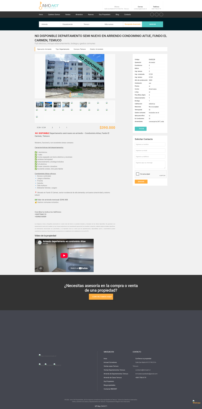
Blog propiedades (109, 385)
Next (113, 76)
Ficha (141, 129)
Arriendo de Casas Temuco (113, 377)
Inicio (41, 15)
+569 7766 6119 (156, 9)
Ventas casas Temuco (111, 366)
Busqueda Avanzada (132, 24)
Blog (117, 15)
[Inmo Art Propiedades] (49, 5)
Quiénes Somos (54, 15)
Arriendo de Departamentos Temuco (116, 374)
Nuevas (91, 15)
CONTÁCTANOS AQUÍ (102, 297)
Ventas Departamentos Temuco (114, 370)
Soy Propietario (104, 15)
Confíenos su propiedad (143, 358)
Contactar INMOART (110, 389)
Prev (36, 76)
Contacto (127, 15)
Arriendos (79, 15)
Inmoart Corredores (110, 362)
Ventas (67, 15)
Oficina (116, 7)
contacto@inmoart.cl (140, 9)
